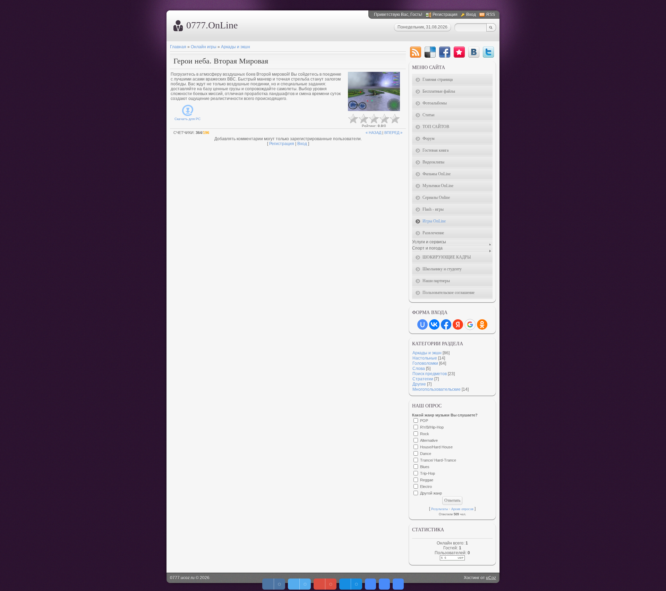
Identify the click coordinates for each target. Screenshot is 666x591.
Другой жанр (431, 493)
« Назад (373, 132)
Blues (424, 467)
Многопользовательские (436, 389)
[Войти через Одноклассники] (482, 324)
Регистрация (445, 14)
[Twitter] (488, 52)
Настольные (424, 358)
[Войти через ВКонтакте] (434, 324)
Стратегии (422, 379)
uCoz (491, 577)
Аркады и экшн (235, 46)
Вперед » (393, 132)
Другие (419, 384)
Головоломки (425, 363)
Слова (418, 368)
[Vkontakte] (473, 52)
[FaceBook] (444, 52)
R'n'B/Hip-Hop (432, 427)
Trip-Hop (427, 473)
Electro (426, 486)
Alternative (429, 440)
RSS (490, 14)
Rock (424, 434)
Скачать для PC (187, 119)
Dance (425, 453)
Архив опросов (462, 509)
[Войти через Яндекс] (458, 324)
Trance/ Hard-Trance (438, 460)
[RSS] (415, 52)
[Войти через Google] (470, 324)
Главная (178, 46)
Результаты (439, 509)
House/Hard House (436, 447)
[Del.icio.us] (430, 52)
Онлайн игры (203, 46)
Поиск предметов (429, 373)
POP (424, 421)
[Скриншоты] (374, 91)
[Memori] (459, 52)
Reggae (426, 480)
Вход (471, 14)
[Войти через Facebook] (446, 324)
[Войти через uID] (422, 324)
